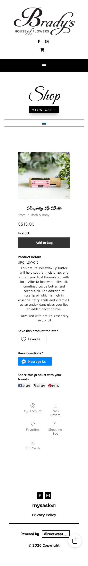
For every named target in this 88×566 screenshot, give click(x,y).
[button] (32, 339)
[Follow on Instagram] (47, 41)
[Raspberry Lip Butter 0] (44, 176)
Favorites (32, 429)
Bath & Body (40, 215)
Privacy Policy (44, 515)
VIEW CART (44, 109)
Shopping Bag (55, 431)
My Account (33, 411)
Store (22, 215)
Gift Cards (32, 448)
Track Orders (55, 413)
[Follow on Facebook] (38, 41)
